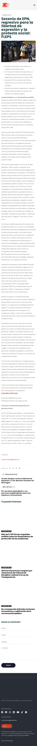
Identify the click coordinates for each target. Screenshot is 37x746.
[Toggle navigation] (29, 5)
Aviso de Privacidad (7, 741)
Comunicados (6, 15)
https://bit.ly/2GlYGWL (9, 393)
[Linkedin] (19, 468)
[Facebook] (10, 468)
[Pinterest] (16, 468)
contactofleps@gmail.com (10, 460)
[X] (13, 468)
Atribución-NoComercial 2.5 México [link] (18, 735)
